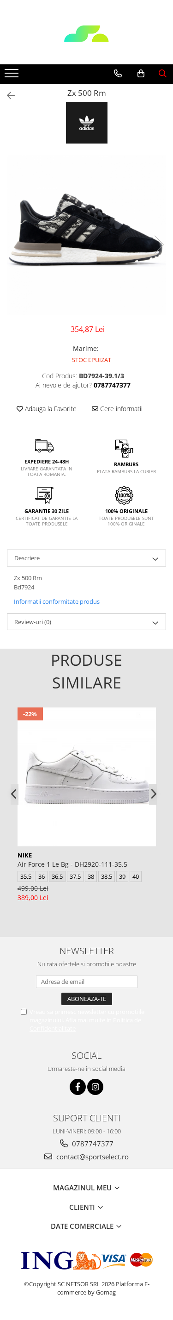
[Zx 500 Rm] (86, 235)
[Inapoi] (7, 95)
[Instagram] (95, 1087)
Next (158, 244)
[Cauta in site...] (162, 73)
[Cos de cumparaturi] (141, 73)
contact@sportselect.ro (91, 1156)
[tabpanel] (86, 235)
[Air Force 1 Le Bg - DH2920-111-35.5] (87, 776)
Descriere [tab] (27, 558)
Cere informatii (120, 408)
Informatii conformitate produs (57, 601)
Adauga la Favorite (50, 408)
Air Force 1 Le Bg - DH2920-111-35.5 (72, 864)
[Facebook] (78, 1087)
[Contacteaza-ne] (117, 73)
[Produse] (13, 76)
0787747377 (91, 1143)
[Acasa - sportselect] (87, 41)
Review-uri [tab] (32, 622)
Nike (25, 855)
